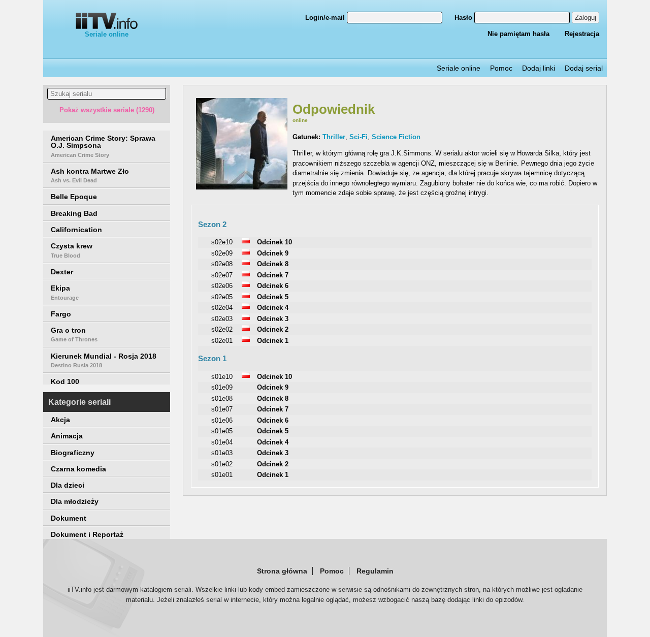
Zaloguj (585, 17)
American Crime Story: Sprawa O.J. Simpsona (103, 146)
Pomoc (501, 68)
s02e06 (222, 286)
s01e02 (222, 464)
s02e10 (222, 242)
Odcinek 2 (272, 329)
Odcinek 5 (272, 297)
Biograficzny (72, 453)
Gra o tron (74, 334)
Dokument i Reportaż (87, 534)
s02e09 (222, 253)
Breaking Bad (74, 213)
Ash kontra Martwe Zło (90, 175)
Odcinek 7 (272, 275)
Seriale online (106, 34)
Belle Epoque (74, 197)
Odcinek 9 (272, 253)
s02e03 (222, 319)
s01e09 (222, 387)
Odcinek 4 (272, 307)
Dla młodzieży (75, 501)
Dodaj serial (584, 68)
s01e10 (222, 376)
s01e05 (222, 431)
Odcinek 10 (274, 242)
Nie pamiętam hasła (518, 34)
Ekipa (65, 292)
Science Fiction (396, 137)
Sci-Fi (358, 137)
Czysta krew (71, 250)
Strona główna (282, 571)
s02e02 (222, 329)
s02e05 (222, 297)
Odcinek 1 (272, 340)
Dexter (62, 272)
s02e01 (222, 340)
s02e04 (222, 307)
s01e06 (222, 420)
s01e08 (222, 398)
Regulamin (375, 571)
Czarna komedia (78, 469)
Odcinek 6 (272, 286)
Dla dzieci (67, 485)
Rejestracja (582, 34)
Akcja (60, 420)
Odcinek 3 (272, 319)
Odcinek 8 (272, 264)
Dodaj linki (538, 68)
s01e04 (222, 442)
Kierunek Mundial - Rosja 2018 (103, 360)
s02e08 (222, 264)
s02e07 (222, 275)
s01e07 (222, 409)
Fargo (61, 314)
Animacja (67, 436)
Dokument (68, 518)
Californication (76, 230)
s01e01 (222, 475)
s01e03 (222, 453)
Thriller (333, 137)
